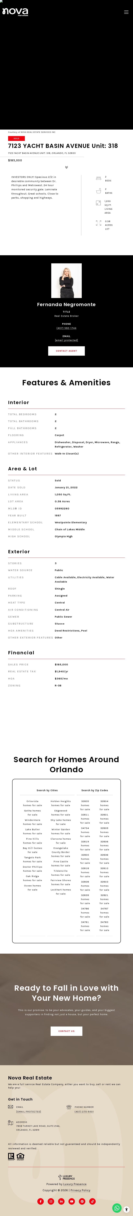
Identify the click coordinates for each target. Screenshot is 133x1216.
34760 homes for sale (104, 926)
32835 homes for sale (85, 805)
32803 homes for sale (104, 885)
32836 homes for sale (104, 858)
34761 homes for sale (85, 926)
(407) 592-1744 (66, 328)
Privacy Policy (80, 1190)
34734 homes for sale (85, 832)
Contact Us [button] (66, 1031)
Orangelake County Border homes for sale (60, 852)
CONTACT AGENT (66, 351)
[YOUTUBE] (71, 1201)
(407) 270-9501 (84, 1111)
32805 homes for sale (85, 858)
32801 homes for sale (104, 818)
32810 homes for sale (104, 872)
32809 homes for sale (104, 832)
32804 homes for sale (104, 805)
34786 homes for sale (85, 912)
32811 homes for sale (85, 818)
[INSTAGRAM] (51, 1201)
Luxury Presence (75, 1184)
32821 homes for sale (104, 899)
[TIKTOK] (92, 1201)
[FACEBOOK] (40, 1201)
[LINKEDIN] (61, 1201)
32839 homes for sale (85, 899)
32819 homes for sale (85, 845)
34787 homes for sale (104, 912)
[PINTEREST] (82, 1201)
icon (117, 1208)
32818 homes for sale (85, 872)
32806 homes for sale (104, 845)
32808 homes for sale (85, 885)
